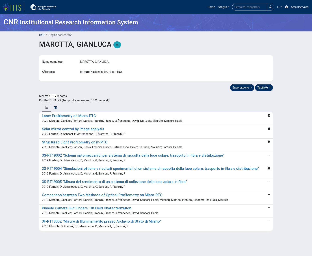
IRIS (41, 35)
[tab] (46, 108)
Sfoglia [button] (222, 7)
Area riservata (299, 7)
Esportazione (241, 87)
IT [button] (278, 7)
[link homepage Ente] (43, 7)
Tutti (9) (262, 87)
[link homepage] (13, 7)
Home (211, 7)
